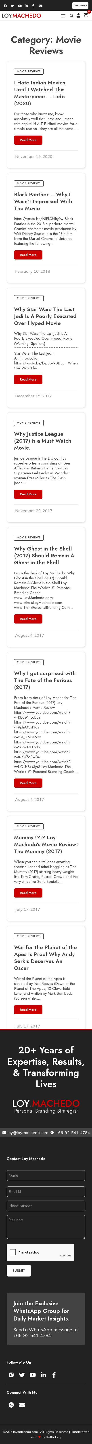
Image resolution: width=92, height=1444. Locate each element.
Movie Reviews (29, 71)
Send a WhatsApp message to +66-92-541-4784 (45, 1332)
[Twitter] (21, 1375)
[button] (63, 15)
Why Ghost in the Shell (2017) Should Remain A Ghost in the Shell (44, 555)
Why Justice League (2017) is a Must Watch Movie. (42, 441)
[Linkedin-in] (43, 1375)
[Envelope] (21, 1405)
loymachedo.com (25, 1432)
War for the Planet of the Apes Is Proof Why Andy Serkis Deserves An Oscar (45, 957)
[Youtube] (32, 1375)
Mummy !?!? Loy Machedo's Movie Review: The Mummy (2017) (46, 844)
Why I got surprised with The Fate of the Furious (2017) (45, 680)
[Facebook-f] (54, 1375)
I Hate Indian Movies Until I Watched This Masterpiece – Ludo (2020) (39, 93)
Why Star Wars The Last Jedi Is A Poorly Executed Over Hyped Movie (45, 316)
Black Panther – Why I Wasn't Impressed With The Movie (43, 201)
